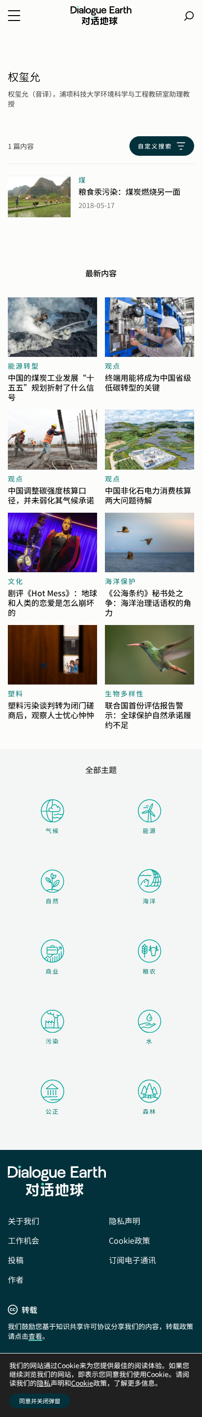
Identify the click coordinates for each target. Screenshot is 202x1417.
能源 (149, 830)
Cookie (82, 1383)
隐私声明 (124, 1221)
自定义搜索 (155, 146)
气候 (52, 830)
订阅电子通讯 (132, 1260)
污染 (52, 1041)
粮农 (149, 971)
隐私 (43, 1383)
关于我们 (23, 1221)
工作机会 (23, 1240)
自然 (52, 900)
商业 (52, 971)
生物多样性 (124, 693)
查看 (35, 1336)
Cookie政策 (129, 1240)
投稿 (16, 1260)
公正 (52, 1111)
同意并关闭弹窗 (39, 1400)
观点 (113, 366)
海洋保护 (120, 581)
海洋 (149, 900)
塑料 (16, 693)
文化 (16, 581)
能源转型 (23, 366)
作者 (16, 1279)
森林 (149, 1111)
